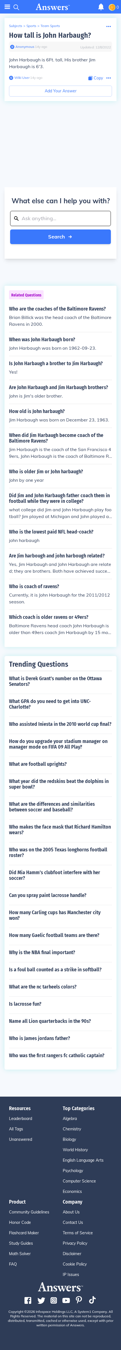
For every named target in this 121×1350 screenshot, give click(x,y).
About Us (71, 1212)
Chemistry (72, 1129)
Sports (31, 26)
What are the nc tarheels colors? (43, 987)
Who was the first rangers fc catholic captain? (56, 1055)
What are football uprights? (38, 764)
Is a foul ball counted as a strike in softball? (55, 970)
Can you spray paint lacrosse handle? (47, 895)
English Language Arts (83, 1160)
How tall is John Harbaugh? (50, 35)
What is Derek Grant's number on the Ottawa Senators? (55, 681)
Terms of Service (78, 1232)
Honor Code (20, 1222)
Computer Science (79, 1181)
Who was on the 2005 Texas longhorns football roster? (58, 852)
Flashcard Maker (24, 1232)
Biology (69, 1139)
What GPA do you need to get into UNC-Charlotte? (50, 704)
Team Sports (50, 26)
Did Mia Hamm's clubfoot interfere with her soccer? (54, 875)
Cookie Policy (75, 1264)
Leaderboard (20, 1118)
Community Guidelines (29, 1212)
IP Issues (71, 1274)
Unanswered (20, 1139)
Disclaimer (72, 1253)
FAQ (13, 1264)
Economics (72, 1191)
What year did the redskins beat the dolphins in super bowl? (59, 784)
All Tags (16, 1129)
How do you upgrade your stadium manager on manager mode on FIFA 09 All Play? (58, 744)
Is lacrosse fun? (25, 1004)
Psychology (73, 1170)
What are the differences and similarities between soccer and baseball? (52, 807)
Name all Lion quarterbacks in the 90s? (50, 1021)
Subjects (15, 26)
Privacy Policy (75, 1243)
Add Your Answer (61, 90)
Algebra (70, 1118)
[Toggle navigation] (7, 7)
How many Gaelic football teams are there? (54, 935)
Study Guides (21, 1243)
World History (75, 1149)
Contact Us (73, 1222)
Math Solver (20, 1253)
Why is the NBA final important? (42, 952)
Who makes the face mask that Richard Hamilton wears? (60, 830)
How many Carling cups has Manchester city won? (54, 915)
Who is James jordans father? (39, 1038)
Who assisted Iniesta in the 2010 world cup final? (60, 724)
